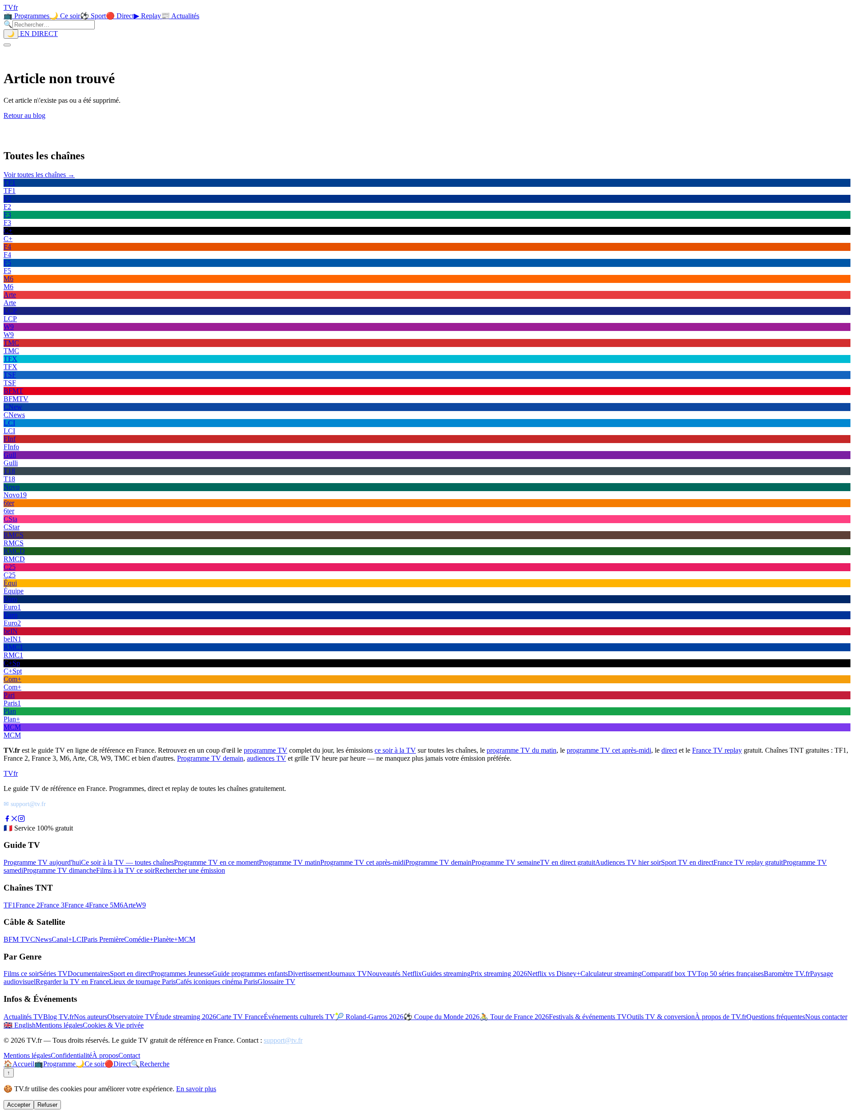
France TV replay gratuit (748, 862)
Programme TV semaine (505, 862)
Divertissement (309, 973)
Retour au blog (24, 115)
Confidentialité (71, 1055)
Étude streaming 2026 (185, 1016)
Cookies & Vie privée (113, 1025)
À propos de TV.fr (720, 1016)
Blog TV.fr (58, 1016)
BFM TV (17, 939)
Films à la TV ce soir (125, 870)
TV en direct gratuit (567, 862)
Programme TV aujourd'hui (42, 862)
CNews (41, 939)
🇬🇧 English (20, 1025)
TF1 (10, 905)
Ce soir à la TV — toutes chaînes (127, 862)
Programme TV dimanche (59, 870)
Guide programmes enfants (250, 973)
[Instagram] (21, 819)
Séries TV (53, 973)
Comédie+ (138, 939)
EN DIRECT (38, 33)
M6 (118, 905)
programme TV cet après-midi (609, 750)
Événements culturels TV (299, 1016)
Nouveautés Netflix (394, 973)
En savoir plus (196, 1089)
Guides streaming (446, 973)
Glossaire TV (276, 981)
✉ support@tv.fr (25, 803)
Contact (129, 1055)
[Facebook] (7, 819)
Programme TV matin (289, 862)
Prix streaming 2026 (499, 973)
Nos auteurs (90, 1016)
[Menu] (7, 45)
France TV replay (717, 750)
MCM (186, 939)
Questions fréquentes (775, 1016)
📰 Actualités (180, 16)
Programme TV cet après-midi (362, 862)
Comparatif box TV (669, 973)
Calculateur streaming (610, 973)
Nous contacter (826, 1016)
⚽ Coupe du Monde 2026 (441, 1016)
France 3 (52, 905)
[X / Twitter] (14, 819)
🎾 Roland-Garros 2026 (369, 1016)
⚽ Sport (93, 16)
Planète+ (165, 939)
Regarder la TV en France (72, 981)
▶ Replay (147, 16)
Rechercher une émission (190, 870)
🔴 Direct (120, 16)
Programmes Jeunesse (181, 973)
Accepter (18, 1104)
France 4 (76, 905)
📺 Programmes (26, 16)
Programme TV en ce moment (216, 862)
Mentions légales (59, 1025)
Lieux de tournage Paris (142, 981)
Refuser (47, 1104)
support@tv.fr (283, 1040)
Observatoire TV (131, 1016)
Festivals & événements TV (588, 1016)
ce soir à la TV (395, 750)
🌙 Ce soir (64, 16)
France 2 (28, 905)
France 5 (101, 905)
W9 (141, 905)
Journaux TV (348, 973)
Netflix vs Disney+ (553, 973)
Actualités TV (23, 1016)
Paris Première (104, 939)
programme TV (265, 750)
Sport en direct (130, 973)
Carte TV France (240, 1016)
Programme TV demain (210, 758)
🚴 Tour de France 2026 (514, 1016)
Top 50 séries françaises (730, 973)
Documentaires (89, 973)
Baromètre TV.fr (787, 973)
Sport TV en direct (687, 862)
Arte (129, 905)
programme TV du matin (521, 750)
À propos (105, 1055)
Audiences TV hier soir (628, 862)
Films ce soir (21, 973)
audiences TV (266, 758)
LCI (78, 939)
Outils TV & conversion (661, 1016)
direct (669, 750)
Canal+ (62, 939)
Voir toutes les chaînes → (39, 174)
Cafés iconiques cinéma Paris (217, 981)
